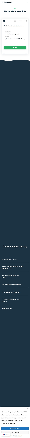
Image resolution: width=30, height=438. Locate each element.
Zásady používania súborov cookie (15, 435)
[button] (28, 408)
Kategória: (8, 31)
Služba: (7, 36)
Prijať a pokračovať (15, 428)
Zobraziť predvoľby (15, 432)
